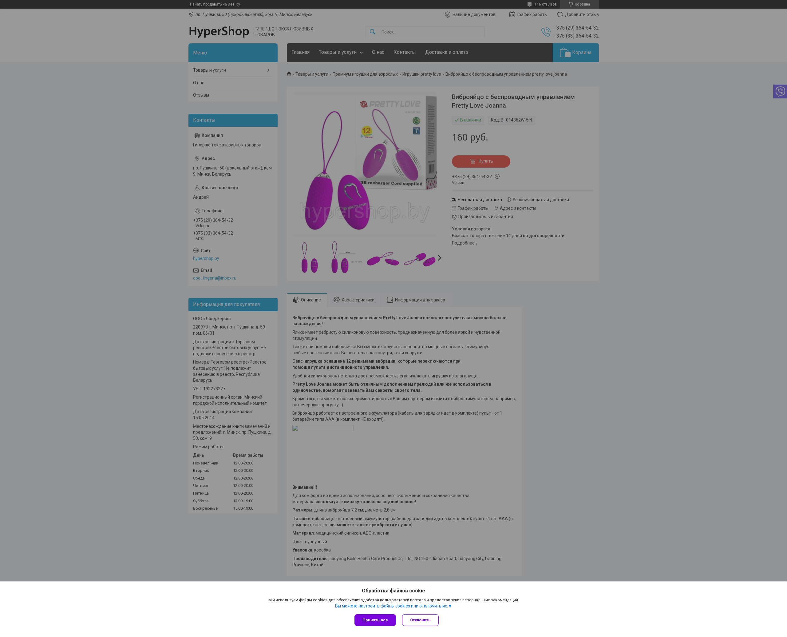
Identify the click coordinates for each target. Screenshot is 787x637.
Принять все (375, 620)
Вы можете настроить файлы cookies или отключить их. (391, 605)
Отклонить (420, 620)
